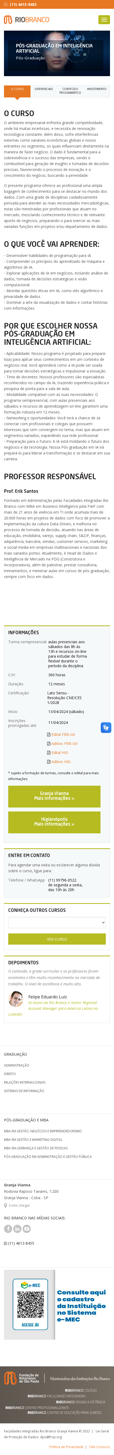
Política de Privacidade (66, 1447)
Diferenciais (44, 89)
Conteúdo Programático (70, 91)
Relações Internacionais (24, 1082)
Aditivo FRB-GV (64, 743)
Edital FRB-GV (63, 734)
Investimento (97, 89)
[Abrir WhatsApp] (101, 1441)
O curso (17, 89)
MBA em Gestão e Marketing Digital (33, 1139)
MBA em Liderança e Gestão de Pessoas (36, 1148)
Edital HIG (59, 752)
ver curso (57, 939)
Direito (10, 1074)
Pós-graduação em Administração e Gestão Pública (48, 1156)
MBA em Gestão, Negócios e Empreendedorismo (43, 1131)
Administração (16, 1065)
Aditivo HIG (61, 761)
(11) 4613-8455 (23, 4)
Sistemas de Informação (24, 1091)
